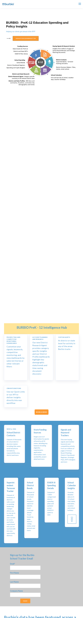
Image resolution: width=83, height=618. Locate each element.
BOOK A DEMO (41, 412)
